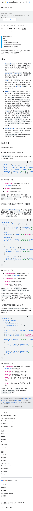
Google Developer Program (8, 415)
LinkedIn (3, 442)
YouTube (3, 447)
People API (8, 185)
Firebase (3, 460)
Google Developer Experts (8, 420)
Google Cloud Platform (7, 493)
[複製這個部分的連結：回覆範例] (11, 143)
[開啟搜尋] (26, 2)
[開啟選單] (2, 2)
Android (3, 455)
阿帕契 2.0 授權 (17, 400)
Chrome (3, 457)
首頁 (2, 25)
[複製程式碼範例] (30, 162)
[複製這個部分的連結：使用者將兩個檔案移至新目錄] (25, 305)
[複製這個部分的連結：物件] (7, 60)
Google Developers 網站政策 (9, 402)
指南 (27, 25)
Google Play (4, 471)
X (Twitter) (4, 444)
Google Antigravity (6, 466)
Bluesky (3, 436)
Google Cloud (4, 468)
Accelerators (4, 423)
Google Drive (6, 7)
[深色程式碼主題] (27, 162)
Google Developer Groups (8, 418)
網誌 (2, 433)
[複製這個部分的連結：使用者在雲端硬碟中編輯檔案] (25, 153)
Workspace (19, 2)
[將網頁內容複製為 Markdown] (8, 31)
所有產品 (3, 496)
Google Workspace (10, 25)
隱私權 (7, 503)
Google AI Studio (5, 463)
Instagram (4, 439)
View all (3, 474)
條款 (2, 503)
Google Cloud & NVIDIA (7, 426)
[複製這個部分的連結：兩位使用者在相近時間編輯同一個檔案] (3, 206)
